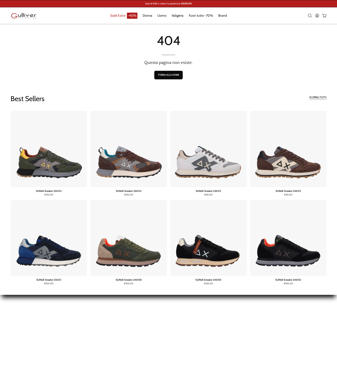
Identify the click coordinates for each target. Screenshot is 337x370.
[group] (168, 3)
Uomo (15, 322)
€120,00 (208, 284)
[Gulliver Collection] (24, 15)
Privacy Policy (127, 334)
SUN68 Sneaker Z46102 (288, 280)
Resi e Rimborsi (128, 316)
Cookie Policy (127, 340)
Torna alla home (168, 75)
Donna (15, 316)
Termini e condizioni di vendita (137, 328)
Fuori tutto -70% (21, 334)
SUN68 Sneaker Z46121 (48, 280)
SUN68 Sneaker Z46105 (208, 280)
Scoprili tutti (317, 97)
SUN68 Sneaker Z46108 (129, 280)
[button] (124, 15)
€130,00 (48, 195)
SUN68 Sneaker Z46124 (49, 191)
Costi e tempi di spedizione (135, 310)
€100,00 (48, 284)
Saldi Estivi (17, 310)
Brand (14, 340)
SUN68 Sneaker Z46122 (208, 191)
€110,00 (208, 195)
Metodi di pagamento (132, 322)
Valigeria (16, 328)
